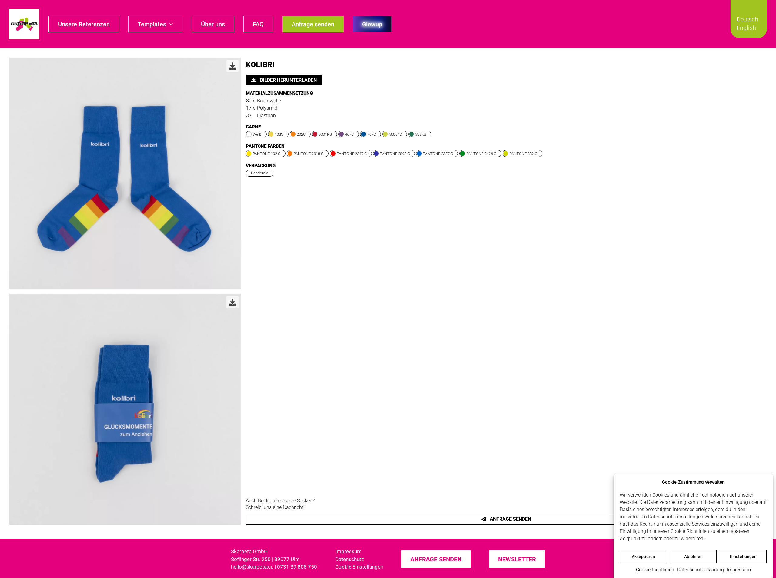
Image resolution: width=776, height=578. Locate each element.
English (746, 27)
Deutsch (747, 19)
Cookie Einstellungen (359, 567)
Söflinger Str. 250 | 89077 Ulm (265, 559)
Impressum (739, 570)
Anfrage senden (510, 519)
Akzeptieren (643, 556)
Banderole (259, 173)
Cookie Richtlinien (655, 570)
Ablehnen (693, 556)
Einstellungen (743, 556)
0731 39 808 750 (297, 567)
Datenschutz (349, 559)
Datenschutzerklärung (700, 570)
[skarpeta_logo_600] (24, 11)
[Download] (232, 66)
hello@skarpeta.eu (252, 567)
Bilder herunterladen (288, 80)
